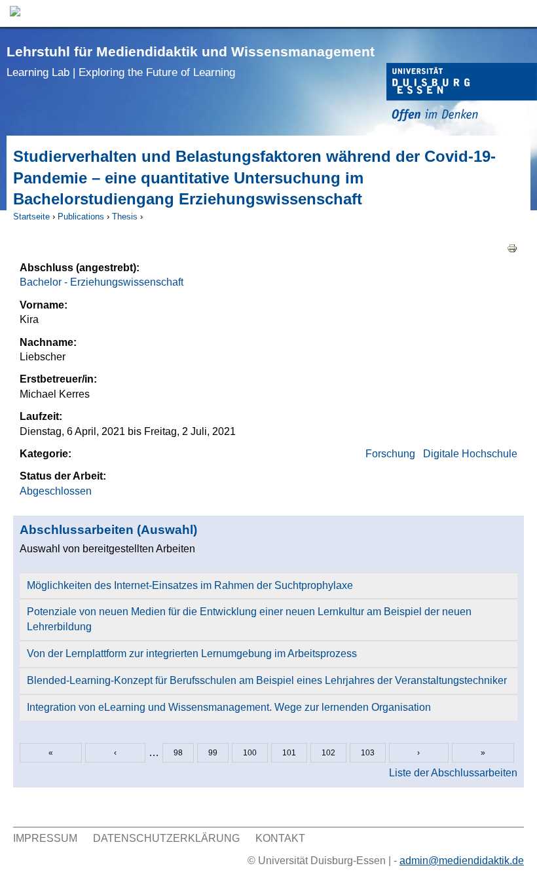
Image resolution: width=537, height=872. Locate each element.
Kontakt (280, 838)
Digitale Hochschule (470, 453)
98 (178, 752)
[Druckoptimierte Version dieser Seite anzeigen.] (512, 248)
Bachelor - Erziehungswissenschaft (101, 282)
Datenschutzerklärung (166, 838)
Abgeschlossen (56, 491)
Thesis (125, 216)
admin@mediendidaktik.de (461, 860)
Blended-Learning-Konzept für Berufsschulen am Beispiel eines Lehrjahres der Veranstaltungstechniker (267, 680)
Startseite (31, 216)
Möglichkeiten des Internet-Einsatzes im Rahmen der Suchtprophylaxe (190, 585)
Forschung (390, 453)
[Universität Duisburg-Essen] (461, 94)
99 (212, 752)
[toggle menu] (520, 13)
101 (289, 752)
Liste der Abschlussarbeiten (453, 772)
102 (328, 752)
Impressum (45, 838)
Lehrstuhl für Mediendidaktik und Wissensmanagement (191, 61)
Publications (81, 216)
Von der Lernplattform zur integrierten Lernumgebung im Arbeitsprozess (192, 653)
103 (368, 752)
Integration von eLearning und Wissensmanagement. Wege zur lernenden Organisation (229, 707)
